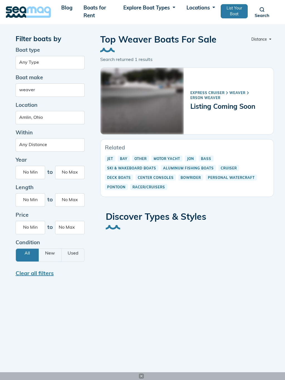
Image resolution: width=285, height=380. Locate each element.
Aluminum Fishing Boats (188, 168)
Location (27, 105)
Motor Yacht (167, 159)
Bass (206, 159)
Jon (190, 159)
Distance (259, 40)
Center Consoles (156, 178)
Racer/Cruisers (148, 187)
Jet (110, 159)
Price (22, 215)
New (50, 253)
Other (140, 159)
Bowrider (191, 178)
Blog (66, 8)
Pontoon (116, 187)
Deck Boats (119, 178)
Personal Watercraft (231, 178)
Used (73, 253)
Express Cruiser (207, 93)
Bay (123, 159)
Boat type (28, 50)
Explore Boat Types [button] (147, 8)
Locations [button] (198, 8)
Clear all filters (35, 274)
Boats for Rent (94, 12)
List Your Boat (234, 11)
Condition (28, 243)
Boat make (29, 78)
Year (21, 160)
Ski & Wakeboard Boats (131, 168)
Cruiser (229, 168)
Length (25, 188)
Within (24, 133)
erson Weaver (205, 98)
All (27, 253)
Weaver (237, 93)
